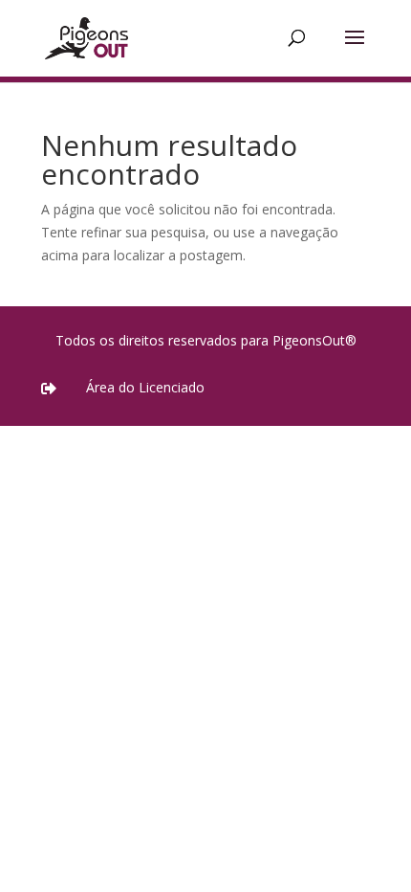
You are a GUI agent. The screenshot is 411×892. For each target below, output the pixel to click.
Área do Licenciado (145, 387)
